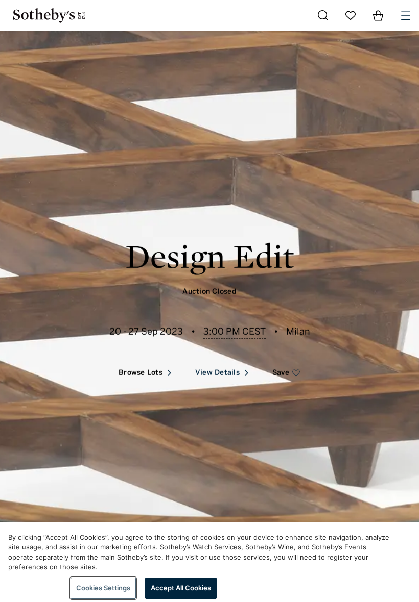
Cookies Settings (103, 588)
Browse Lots (140, 372)
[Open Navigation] (406, 15)
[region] (209, 562)
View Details (217, 372)
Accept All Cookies (181, 588)
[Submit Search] (323, 15)
